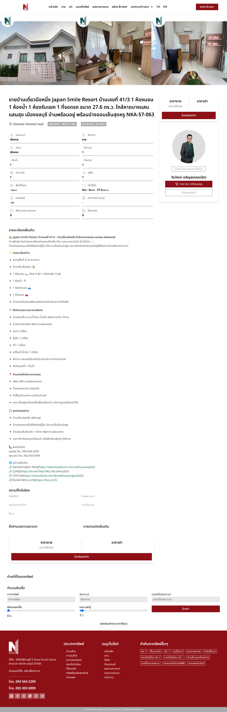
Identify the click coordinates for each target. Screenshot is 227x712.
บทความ (109, 677)
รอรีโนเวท (178, 651)
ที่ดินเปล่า (71, 669)
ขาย (63, 7)
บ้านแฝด (70, 677)
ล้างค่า (185, 609)
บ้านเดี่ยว (71, 651)
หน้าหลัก (53, 7)
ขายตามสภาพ (193, 651)
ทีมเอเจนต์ (110, 664)
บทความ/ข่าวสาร (140, 7)
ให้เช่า (107, 660)
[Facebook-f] (17, 696)
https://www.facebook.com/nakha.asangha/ (66, 467)
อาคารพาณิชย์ (74, 660)
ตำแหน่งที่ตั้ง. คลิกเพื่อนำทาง (24, 671)
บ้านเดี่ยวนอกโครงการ (198, 657)
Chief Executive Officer (188, 169)
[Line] (11, 696)
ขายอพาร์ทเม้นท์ (196, 663)
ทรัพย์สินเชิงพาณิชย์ (77, 673)
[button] (4, 51)
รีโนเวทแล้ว (155, 651)
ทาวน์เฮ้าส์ (71, 656)
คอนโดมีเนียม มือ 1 (173, 657)
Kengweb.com (137, 709)
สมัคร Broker (119, 7)
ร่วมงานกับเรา (112, 673)
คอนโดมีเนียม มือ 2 (151, 657)
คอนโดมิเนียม (73, 664)
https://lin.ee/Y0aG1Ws (35, 471)
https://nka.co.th (45, 480)
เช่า (70, 7)
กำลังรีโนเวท (210, 651)
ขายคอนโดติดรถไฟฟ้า (174, 663)
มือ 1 (167, 651)
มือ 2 (143, 651)
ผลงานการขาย (100, 7)
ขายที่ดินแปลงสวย (150, 663)
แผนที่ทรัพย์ (82, 7)
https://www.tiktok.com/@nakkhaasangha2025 (53, 476)
